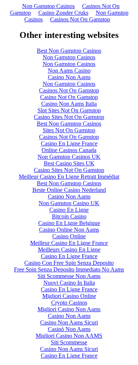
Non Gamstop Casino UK (69, 203)
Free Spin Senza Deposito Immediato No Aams (69, 269)
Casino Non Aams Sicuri (69, 322)
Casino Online (69, 236)
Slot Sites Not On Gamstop (69, 110)
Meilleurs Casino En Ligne (69, 249)
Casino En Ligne (69, 210)
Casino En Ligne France (69, 143)
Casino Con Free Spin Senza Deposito (69, 263)
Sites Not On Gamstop (69, 130)
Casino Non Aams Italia (69, 104)
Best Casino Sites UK (69, 163)
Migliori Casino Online (69, 296)
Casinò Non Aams (69, 329)
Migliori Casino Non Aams (69, 309)
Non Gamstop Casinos (48, 6)
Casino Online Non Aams (69, 230)
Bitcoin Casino (69, 216)
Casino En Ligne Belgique (69, 223)
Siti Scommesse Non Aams (69, 276)
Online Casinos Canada (69, 150)
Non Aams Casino (69, 70)
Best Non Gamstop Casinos (69, 51)
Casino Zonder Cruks (63, 13)
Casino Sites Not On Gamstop (69, 117)
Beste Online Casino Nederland (69, 190)
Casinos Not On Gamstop (80, 19)
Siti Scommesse (69, 342)
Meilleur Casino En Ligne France (69, 243)
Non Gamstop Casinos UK (69, 157)
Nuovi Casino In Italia (69, 283)
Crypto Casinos (69, 302)
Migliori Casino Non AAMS (69, 336)
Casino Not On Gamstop (69, 97)
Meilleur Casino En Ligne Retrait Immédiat (69, 176)
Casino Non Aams (69, 77)
